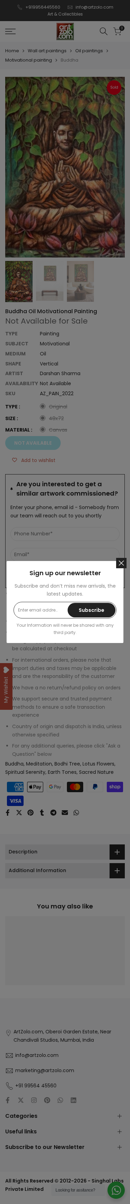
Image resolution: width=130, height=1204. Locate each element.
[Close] (121, 563)
